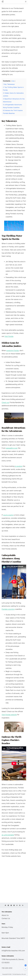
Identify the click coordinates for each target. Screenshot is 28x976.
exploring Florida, (12, 350)
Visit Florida (9, 336)
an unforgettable (8, 835)
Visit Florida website (9, 715)
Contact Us (6, 918)
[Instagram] (11, 905)
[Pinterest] (19, 905)
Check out (5, 402)
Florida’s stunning (8, 609)
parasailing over (12, 448)
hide (13, 81)
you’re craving (8, 515)
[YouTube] (14, 905)
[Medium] (22, 905)
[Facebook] (5, 905)
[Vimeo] (16, 905)
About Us (5, 915)
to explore (18, 466)
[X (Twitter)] (8, 905)
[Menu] (25, 1)
